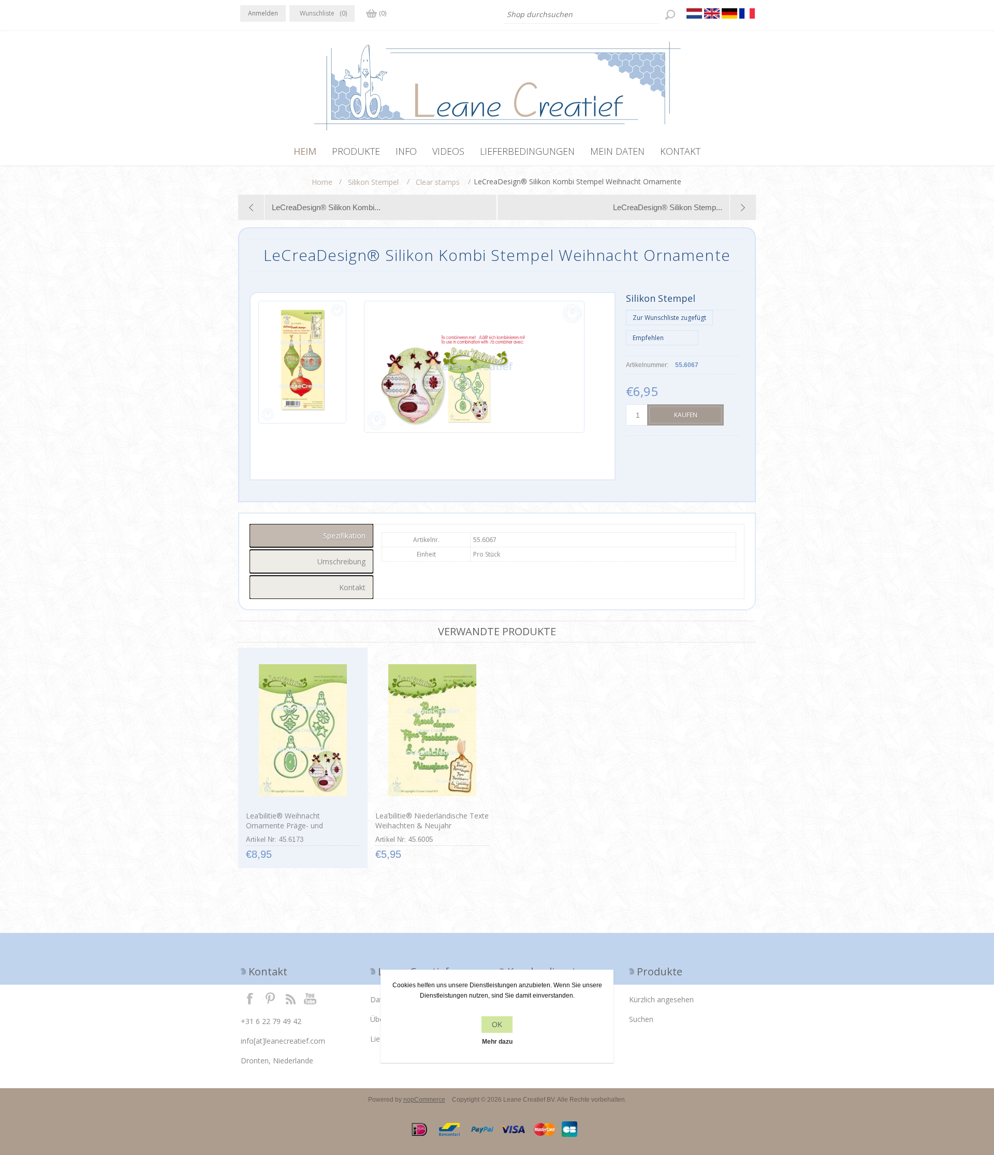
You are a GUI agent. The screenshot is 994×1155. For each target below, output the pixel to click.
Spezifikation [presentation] (344, 535)
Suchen (641, 1019)
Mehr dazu (497, 1041)
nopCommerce (424, 1099)
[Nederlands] (694, 13)
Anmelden (263, 13)
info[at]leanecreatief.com (283, 1041)
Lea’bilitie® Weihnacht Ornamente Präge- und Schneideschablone (284, 825)
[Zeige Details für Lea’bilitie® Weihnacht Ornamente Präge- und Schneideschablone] (302, 730)
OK (497, 1024)
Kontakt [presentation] (352, 587)
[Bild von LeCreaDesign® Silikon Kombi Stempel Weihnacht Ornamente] (302, 367)
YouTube (310, 998)
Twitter (270, 998)
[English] (712, 13)
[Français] (747, 13)
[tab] (311, 535)
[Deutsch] (729, 13)
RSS (290, 998)
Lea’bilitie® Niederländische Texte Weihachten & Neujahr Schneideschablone (432, 825)
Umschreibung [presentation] (341, 561)
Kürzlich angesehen (661, 999)
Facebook (250, 998)
